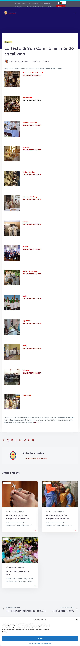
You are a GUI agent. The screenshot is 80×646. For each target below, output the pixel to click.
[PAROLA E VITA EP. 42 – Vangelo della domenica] (60, 494)
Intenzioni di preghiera (35, 6)
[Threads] (33, 440)
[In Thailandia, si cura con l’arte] (20, 550)
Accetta (40, 638)
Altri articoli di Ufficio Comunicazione (36, 458)
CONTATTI (19, 6)
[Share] (35, 530)
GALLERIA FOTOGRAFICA (32, 75)
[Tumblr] (16, 440)
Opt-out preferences (34, 643)
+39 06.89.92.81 (21, 3)
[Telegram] (25, 440)
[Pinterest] (12, 440)
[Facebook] (58, 3)
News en (8, 42)
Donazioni (61, 6)
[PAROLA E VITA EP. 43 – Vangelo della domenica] (20, 494)
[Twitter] (8, 440)
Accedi (50, 6)
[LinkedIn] (20, 440)
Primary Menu (74, 12)
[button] (77, 620)
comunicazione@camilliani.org (40, 3)
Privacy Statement (46, 643)
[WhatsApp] (29, 440)
